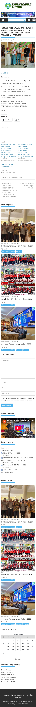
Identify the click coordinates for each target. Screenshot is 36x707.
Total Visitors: (6, 682)
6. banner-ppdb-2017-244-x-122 (14, 465)
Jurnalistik (19, 349)
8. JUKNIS (6, 448)
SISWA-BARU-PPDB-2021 (12, 453)
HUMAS (13, 251)
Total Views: (5, 679)
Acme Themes (23, 704)
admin (14, 40)
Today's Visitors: (7, 675)
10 (18, 643)
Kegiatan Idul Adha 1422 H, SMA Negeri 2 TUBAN (26, 185)
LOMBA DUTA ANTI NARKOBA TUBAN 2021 (7, 166)
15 (8, 647)
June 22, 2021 (5, 73)
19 (28, 647)
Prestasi (20, 177)
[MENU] (34, 20)
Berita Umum (6, 177)
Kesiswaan (14, 177)
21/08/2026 (6, 243)
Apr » (20, 659)
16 (13, 647)
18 (23, 647)
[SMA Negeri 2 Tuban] (3, 19)
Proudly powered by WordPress (14, 701)
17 (18, 647)
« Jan (15, 659)
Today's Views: (6, 672)
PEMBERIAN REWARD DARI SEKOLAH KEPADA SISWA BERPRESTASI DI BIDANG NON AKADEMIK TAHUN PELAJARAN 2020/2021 (8, 151)
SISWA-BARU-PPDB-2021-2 (12, 470)
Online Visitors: (6, 670)
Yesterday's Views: (7, 677)
